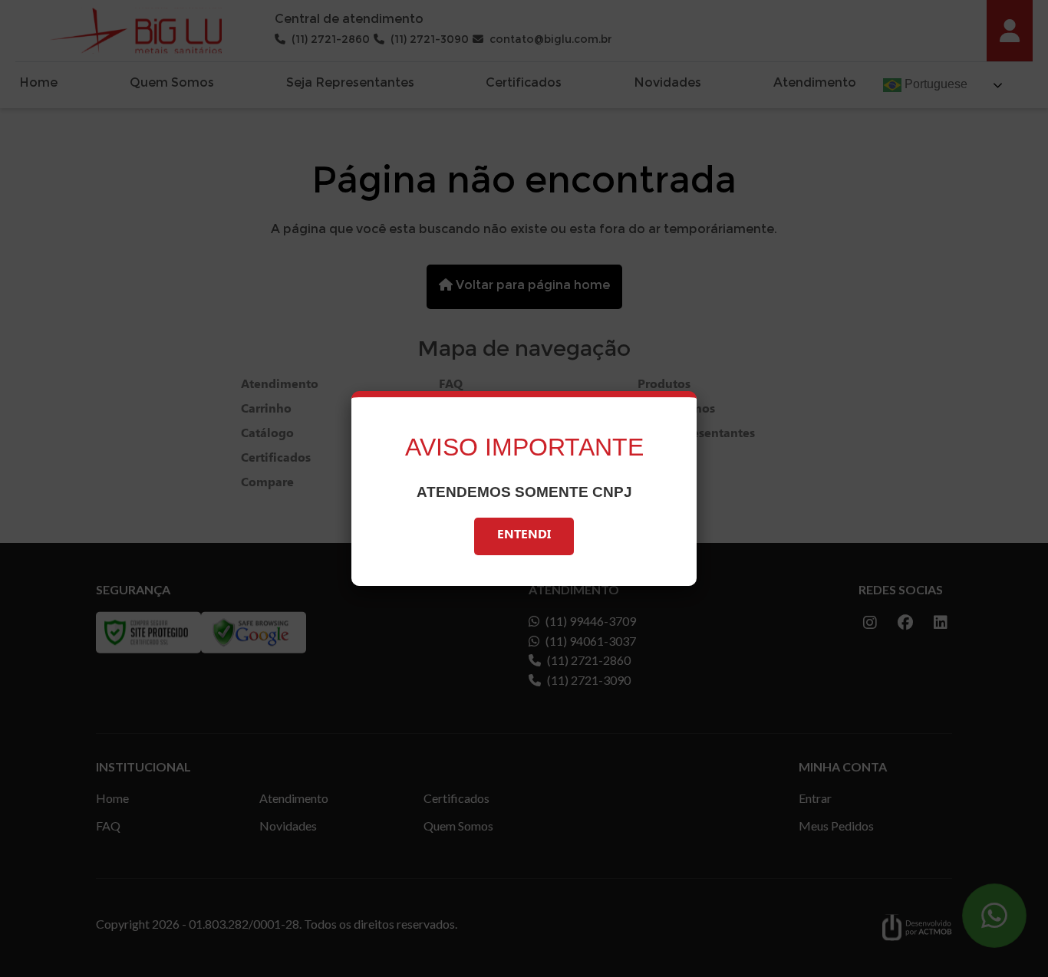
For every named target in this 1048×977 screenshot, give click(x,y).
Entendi (524, 536)
